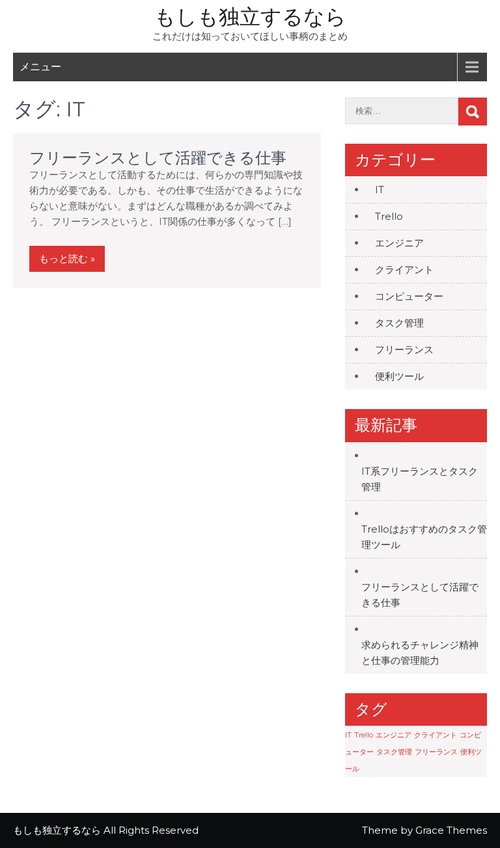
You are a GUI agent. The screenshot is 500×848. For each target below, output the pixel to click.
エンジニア (399, 243)
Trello (389, 216)
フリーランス (404, 349)
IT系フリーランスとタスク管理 (419, 479)
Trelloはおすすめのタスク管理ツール (424, 537)
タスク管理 (399, 323)
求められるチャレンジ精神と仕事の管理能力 (420, 653)
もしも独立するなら (250, 16)
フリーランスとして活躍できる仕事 (157, 157)
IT (379, 189)
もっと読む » (67, 258)
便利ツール (399, 376)
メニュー (40, 66)
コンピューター (409, 296)
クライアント (404, 269)
